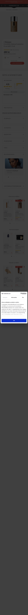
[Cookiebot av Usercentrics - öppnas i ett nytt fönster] (20, 294)
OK (14, 320)
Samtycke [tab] (5, 297)
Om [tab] (23, 297)
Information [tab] (14, 297)
